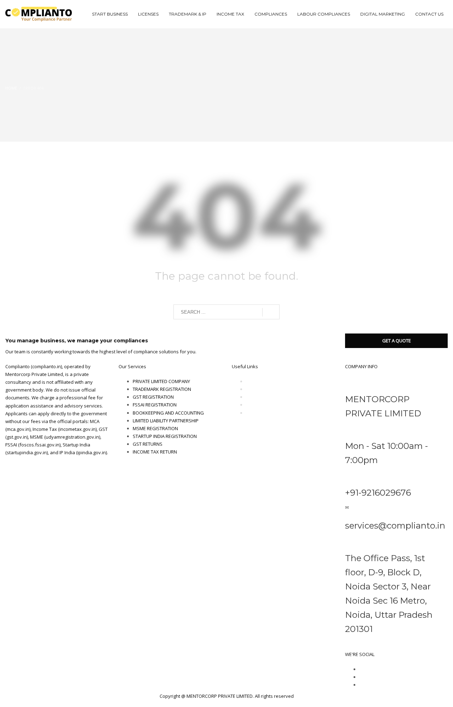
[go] (271, 312)
